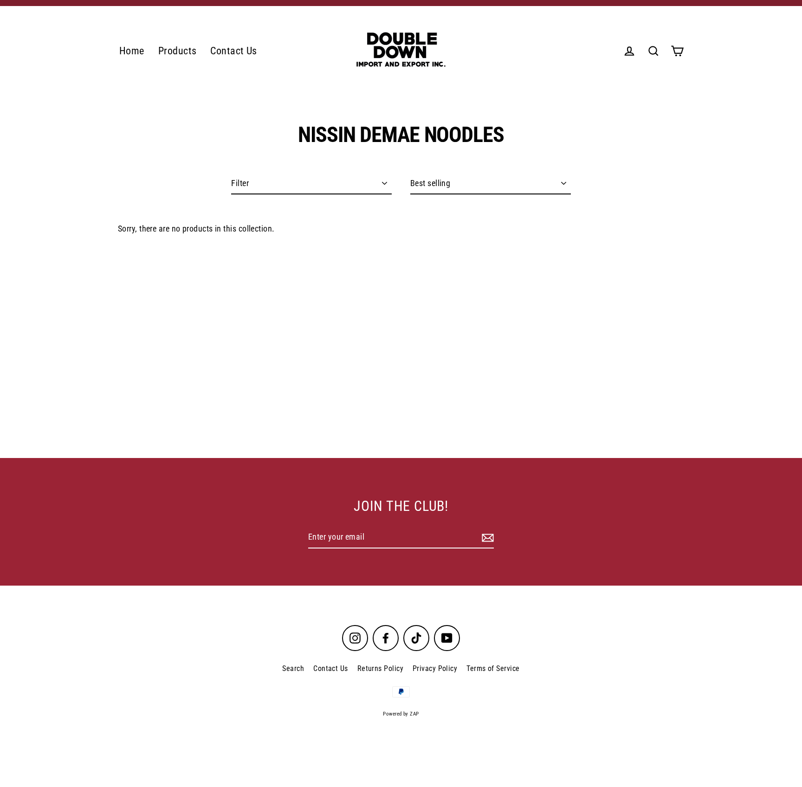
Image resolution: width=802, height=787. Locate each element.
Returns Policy (380, 668)
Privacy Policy (435, 668)
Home (131, 51)
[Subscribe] (486, 537)
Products (177, 51)
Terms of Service (492, 668)
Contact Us (233, 51)
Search (293, 668)
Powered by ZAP (401, 714)
